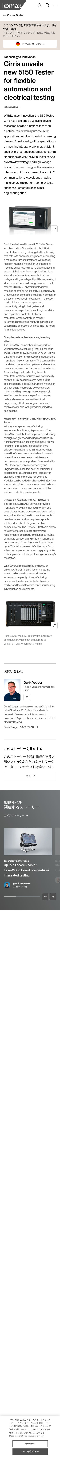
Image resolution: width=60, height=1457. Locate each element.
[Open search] (47, 5)
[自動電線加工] (17, 5)
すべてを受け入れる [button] (30, 1451)
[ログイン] (39, 5)
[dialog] (30, 1436)
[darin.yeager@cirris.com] (27, 697)
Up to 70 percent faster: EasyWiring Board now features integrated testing (26, 870)
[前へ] (45, 896)
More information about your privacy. (26, 1435)
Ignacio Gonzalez (21, 883)
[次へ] (53, 896)
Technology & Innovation (16, 860)
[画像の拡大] (54, 229)
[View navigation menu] (55, 5)
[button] (30, 1442)
